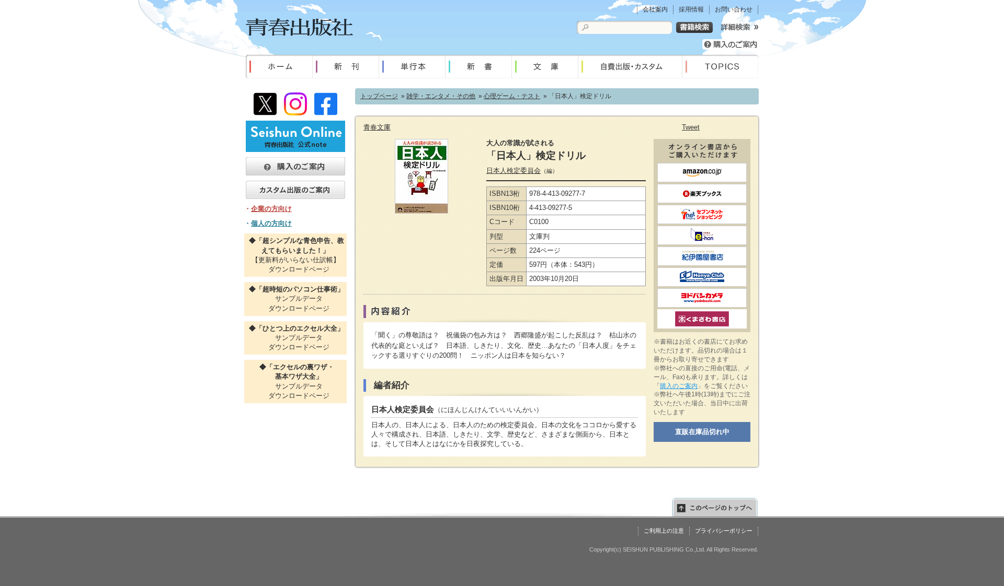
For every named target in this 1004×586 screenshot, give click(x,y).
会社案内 (655, 9)
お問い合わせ (733, 9)
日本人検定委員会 (513, 170)
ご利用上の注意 (664, 531)
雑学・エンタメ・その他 (440, 96)
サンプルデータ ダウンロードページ (295, 298)
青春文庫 (377, 127)
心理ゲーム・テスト (512, 96)
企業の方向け (271, 209)
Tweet (691, 127)
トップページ (379, 96)
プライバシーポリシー (723, 531)
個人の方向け (271, 223)
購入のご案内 (679, 386)
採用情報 (691, 9)
